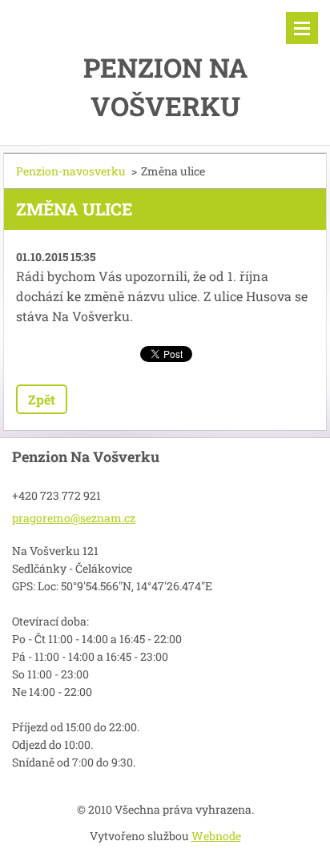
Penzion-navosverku (71, 171)
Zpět (41, 399)
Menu (302, 28)
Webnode (216, 835)
